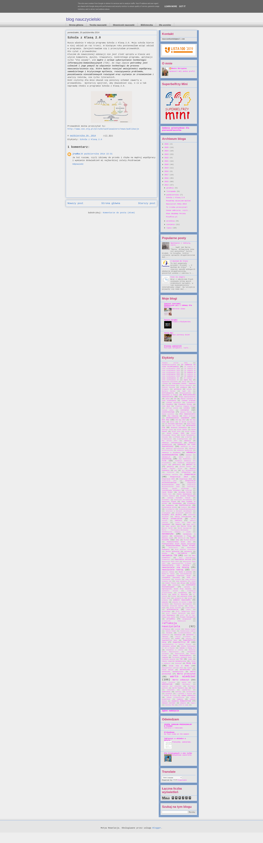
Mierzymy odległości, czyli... (177, 348)
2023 (167, 154)
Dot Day (165, 420)
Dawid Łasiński (168, 414)
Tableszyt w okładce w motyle (175, 739)
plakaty (165, 600)
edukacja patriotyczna (175, 448)
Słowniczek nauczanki (123, 25)
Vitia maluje (167, 670)
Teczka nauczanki (98, 25)
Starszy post (146, 203)
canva (167, 399)
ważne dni (186, 682)
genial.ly (191, 464)
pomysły (165, 602)
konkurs (184, 507)
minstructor (173, 547)
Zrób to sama (183, 705)
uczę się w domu (179, 666)
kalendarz (165, 499)
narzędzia (182, 553)
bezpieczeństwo (185, 393)
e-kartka (188, 437)
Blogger (156, 828)
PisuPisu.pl (171, 217)
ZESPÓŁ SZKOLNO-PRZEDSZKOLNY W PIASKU (178, 725)
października (173, 195)
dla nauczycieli (187, 414)
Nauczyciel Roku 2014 (176, 204)
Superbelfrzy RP (181, 642)
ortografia (182, 592)
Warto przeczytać (186, 674)
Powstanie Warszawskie (183, 604)
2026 (167, 144)
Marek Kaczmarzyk (185, 528)
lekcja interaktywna (183, 516)
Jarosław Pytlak (184, 492)
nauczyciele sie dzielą (175, 565)
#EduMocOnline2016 (169, 365)
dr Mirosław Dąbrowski (174, 424)
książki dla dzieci (172, 515)
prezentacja (172, 609)
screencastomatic (184, 633)
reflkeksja (166, 629)
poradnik (165, 604)
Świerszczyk (179, 653)
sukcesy (188, 638)
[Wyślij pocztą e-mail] (104, 136)
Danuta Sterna (186, 412)
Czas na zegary (178, 277)
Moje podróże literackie (185, 549)
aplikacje (177, 389)
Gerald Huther (185, 466)
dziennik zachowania (179, 427)
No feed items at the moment (176, 734)
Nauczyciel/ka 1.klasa (181, 563)
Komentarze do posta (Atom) (119, 213)
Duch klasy (191, 424)
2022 (167, 158)
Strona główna (76, 25)
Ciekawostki (191, 402)
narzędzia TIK (169, 555)
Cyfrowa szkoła (172, 408)
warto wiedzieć (183, 676)
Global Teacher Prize (172, 468)
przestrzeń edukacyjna (174, 621)
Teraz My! (168, 333)
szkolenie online (169, 646)
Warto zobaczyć (181, 680)
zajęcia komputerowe (181, 701)
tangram (165, 657)
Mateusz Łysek (167, 538)
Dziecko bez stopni (173, 425)
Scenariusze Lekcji (188, 631)
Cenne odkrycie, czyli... (178, 210)
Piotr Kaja (166, 598)
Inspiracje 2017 (169, 481)
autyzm (189, 389)
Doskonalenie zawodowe (177, 418)
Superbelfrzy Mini (169, 640)
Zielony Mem (169, 705)
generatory (176, 464)
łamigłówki (166, 524)
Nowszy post (75, 203)
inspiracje (190, 474)
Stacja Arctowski (182, 636)
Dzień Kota (176, 431)
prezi (189, 609)
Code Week (166, 406)
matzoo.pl (181, 538)
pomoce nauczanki (182, 600)
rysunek (177, 629)
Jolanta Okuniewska (188, 496)
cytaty (187, 408)
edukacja (187, 441)
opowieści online (170, 591)
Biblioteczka (147, 25)
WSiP (194, 688)
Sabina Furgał (190, 629)
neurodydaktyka (186, 574)
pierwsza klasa (186, 596)
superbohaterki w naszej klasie (176, 644)
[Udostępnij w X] (108, 136)
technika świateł (168, 659)
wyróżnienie (191, 692)
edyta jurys (184, 457)
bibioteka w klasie (170, 395)
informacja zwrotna (170, 474)
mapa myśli (191, 524)
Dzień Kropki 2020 (175, 433)
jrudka (76, 154)
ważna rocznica (168, 682)
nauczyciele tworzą (172, 570)
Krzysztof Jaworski (183, 513)
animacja (183, 387)
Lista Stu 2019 (182, 522)
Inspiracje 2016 (185, 479)
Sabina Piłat (171, 631)
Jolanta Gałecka (168, 496)
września (171, 221)
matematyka (167, 534)
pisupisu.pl (179, 598)
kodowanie (170, 505)
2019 (167, 168)
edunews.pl (166, 457)
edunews (189, 455)
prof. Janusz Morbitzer (176, 613)
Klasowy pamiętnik (173, 346)
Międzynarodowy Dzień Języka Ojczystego (179, 544)
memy (177, 540)
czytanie (185, 410)
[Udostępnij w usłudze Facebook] (110, 136)
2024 (167, 151)
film (164, 461)
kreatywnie (166, 513)
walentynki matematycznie (172, 671)
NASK (186, 555)
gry (175, 470)
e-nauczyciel (167, 439)
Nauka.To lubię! (168, 574)
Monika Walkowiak (172, 551)
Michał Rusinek (190, 540)
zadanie (180, 699)
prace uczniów (175, 607)
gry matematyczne (189, 470)
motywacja (188, 551)
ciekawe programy (189, 400)
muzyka (164, 553)
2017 (167, 175)
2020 (167, 164)
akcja (184, 381)
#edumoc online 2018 (174, 363)
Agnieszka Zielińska (170, 381)
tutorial (178, 663)
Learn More (170, 6)
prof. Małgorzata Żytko (186, 611)
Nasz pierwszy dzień (181, 335)
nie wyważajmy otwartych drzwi (176, 575)
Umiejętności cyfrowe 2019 (172, 668)
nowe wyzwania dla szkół (186, 581)
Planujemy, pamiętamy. (181, 742)
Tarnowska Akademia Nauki (182, 657)
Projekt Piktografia (188, 617)
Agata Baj (188, 380)
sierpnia (171, 224)
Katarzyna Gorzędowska (183, 499)
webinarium (167, 684)
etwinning (166, 459)
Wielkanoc (186, 684)
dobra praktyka (189, 416)
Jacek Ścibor (167, 492)
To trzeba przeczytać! (177, 207)
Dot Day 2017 (181, 420)
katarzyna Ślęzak (169, 501)
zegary (193, 703)
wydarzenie (166, 692)
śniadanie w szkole (174, 650)
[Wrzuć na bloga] (106, 136)
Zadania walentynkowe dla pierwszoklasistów (175, 129)
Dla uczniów (165, 25)
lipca (169, 228)
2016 (167, 178)
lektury (178, 520)
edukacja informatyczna (172, 442)
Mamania (178, 524)
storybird (165, 638)
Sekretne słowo (178, 309)
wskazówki (171, 690)
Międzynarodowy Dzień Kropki (181, 546)
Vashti (189, 668)
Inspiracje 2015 (168, 479)
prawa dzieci (190, 607)
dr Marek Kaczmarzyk (187, 422)
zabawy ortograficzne (175, 697)
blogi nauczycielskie (187, 397)
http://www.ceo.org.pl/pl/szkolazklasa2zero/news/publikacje (103, 129)
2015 (167, 182)
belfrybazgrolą (168, 393)
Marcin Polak (186, 526)
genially (170, 466)
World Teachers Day (180, 688)
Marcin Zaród (167, 528)
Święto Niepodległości (182, 655)
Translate (182, 780)
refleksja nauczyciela (171, 625)
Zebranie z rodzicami (173, 728)
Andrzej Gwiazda (168, 387)
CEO (175, 399)
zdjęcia (183, 703)
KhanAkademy (177, 503)
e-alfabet (176, 437)
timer (190, 659)
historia (170, 472)
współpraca (186, 690)
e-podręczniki (182, 439)
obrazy (183, 583)
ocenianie (176, 585)
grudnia (170, 188)
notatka (178, 579)
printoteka (166, 611)
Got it (182, 6)
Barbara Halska (168, 391)
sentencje (178, 634)
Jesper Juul (166, 494)
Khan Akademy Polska (176, 214)
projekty (171, 619)
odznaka (187, 587)
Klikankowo (191, 503)
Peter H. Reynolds (180, 594)
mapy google (171, 526)
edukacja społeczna (184, 450)
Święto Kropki (171, 320)
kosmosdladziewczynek (187, 509)
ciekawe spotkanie (173, 402)
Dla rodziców (173, 416)
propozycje (187, 619)
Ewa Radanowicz (185, 459)
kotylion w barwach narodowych (179, 511)
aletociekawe (170, 385)
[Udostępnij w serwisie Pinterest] (112, 136)
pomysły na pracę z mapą (182, 602)
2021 (167, 161)
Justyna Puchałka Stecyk (178, 498)
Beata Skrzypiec (179, 68)
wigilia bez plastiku (171, 686)
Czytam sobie (167, 410)
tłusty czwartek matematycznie (174, 661)
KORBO (193, 507)
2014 (167, 185)
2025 (167, 147)
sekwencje (165, 634)
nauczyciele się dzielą (175, 567)
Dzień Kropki (190, 431)
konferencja (185, 505)
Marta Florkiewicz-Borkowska (175, 530)
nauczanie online (183, 559)
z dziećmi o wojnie (184, 693)
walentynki (185, 670)
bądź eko (186, 391)
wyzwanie (169, 693)
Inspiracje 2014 (179, 477)
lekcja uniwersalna (172, 519)
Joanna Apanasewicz (184, 494)
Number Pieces (170, 583)
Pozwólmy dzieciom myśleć (178, 201)
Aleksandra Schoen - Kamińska (184, 383)
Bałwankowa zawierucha (181, 755)
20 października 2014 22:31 (96, 154)
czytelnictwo (168, 412)
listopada (171, 191)
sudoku (177, 638)
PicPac (173, 596)
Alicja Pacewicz (186, 385)
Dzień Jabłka (182, 429)
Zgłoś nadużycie (170, 711)
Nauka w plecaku (185, 572)
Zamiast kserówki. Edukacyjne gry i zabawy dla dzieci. (178, 305)
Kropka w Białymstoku (181, 322)
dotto (172, 422)
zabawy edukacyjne (188, 695)
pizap (190, 598)
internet (188, 490)
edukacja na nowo (188, 446)
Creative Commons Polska (185, 406)
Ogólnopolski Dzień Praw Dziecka (176, 589)
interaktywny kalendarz (171, 490)
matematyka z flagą (182, 536)
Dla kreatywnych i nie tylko (178, 753)
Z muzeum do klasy (179, 261)
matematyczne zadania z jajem (176, 532)
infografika (185, 472)
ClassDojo (169, 404)
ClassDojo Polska (185, 404)
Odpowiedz (78, 164)
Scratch (169, 633)
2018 (167, 171)
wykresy (178, 692)
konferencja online (169, 507)
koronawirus (170, 509)
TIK (181, 659)
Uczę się (191, 663)
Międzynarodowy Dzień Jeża (179, 542)
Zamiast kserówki (168, 703)
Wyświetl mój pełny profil (182, 71)
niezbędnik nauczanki (171, 577)
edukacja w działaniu (171, 452)
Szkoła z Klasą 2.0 (91, 139)
